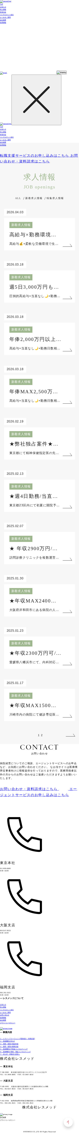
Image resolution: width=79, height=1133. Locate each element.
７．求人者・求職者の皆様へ (10, 1054)
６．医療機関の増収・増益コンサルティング (15, 1052)
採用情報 (3, 22)
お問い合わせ (4, 1015)
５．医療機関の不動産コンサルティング (14, 1049)
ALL (18, 198)
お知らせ (3, 7)
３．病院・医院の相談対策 (9, 1044)
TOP (1, 4)
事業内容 (3, 12)
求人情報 (3, 9)
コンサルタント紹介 (7, 15)
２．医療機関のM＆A (7, 1041)
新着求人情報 (34, 198)
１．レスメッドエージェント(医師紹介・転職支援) (17, 1039)
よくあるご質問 (5, 17)
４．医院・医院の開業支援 (9, 1046)
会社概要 (3, 20)
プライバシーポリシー (7, 1023)
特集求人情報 (55, 198)
